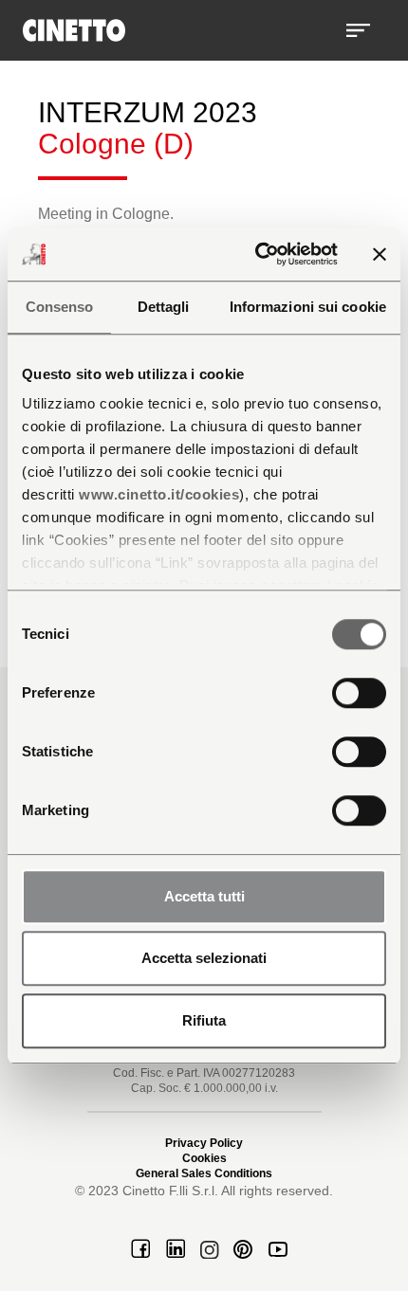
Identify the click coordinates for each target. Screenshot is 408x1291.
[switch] (359, 693)
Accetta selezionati (204, 958)
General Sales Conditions (204, 1173)
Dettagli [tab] (164, 307)
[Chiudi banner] (379, 254)
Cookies (204, 1158)
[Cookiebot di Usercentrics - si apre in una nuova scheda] (257, 254)
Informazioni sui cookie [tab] (308, 307)
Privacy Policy (204, 1143)
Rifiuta (204, 1020)
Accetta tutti (204, 896)
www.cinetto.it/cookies (159, 494)
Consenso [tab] (60, 307)
